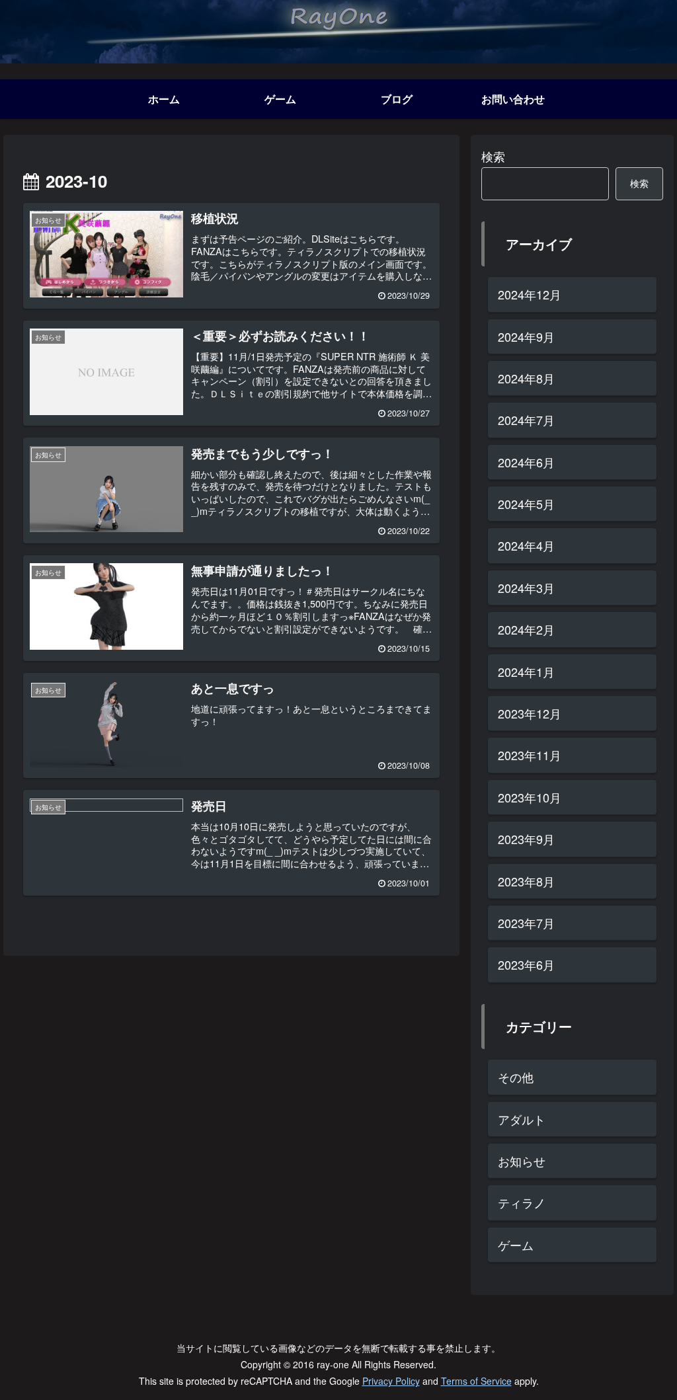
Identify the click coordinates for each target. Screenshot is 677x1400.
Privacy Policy (391, 1380)
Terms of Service (476, 1380)
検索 (493, 156)
